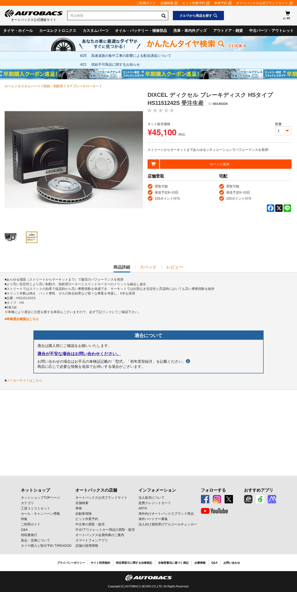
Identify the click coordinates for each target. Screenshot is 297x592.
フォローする (213, 490)
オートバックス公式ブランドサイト (262, 3)
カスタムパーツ (96, 30)
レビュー (174, 267)
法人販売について (152, 497)
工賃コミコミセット (35, 508)
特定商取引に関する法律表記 (134, 562)
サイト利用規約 (100, 562)
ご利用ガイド (146, 3)
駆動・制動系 (53, 86)
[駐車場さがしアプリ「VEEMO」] (260, 499)
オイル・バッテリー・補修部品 (141, 30)
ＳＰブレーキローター (82, 86)
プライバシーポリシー (71, 562)
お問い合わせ (231, 562)
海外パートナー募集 (153, 519)
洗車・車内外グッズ (190, 30)
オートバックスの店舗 (96, 490)
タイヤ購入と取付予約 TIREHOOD (46, 545)
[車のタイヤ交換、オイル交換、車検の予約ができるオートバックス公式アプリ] (248, 499)
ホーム (9, 86)
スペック (148, 267)
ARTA (143, 508)
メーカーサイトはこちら (24, 380)
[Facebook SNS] (205, 499)
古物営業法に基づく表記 (173, 562)
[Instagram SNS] (217, 499)
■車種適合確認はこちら (22, 319)
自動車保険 (83, 513)
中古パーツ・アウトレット (271, 30)
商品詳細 (121, 268)
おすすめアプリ (258, 490)
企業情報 (200, 562)
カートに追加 (219, 164)
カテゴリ (27, 503)
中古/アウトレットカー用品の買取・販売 (105, 529)
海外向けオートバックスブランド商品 (166, 513)
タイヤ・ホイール (18, 30)
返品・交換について (35, 540)
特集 (24, 519)
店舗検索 (166, 3)
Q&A (24, 529)
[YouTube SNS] (214, 511)
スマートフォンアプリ (91, 540)
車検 (78, 508)
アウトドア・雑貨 (228, 30)
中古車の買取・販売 (90, 524)
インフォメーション (157, 490)
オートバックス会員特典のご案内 (99, 535)
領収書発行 (29, 535)
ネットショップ (35, 490)
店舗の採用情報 (86, 545)
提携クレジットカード (155, 503)
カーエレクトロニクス (57, 30)
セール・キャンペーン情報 (40, 513)
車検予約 (220, 3)
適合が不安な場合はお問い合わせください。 (79, 353)
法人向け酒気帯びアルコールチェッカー (168, 524)
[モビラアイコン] (272, 499)
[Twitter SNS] (229, 499)
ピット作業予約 (193, 3)
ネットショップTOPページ (40, 497)
